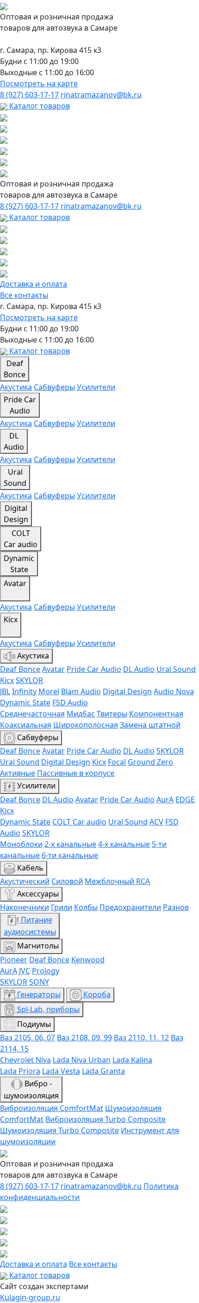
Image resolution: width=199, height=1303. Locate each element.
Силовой (67, 881)
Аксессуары (37, 894)
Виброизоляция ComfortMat (51, 1108)
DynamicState (19, 563)
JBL (5, 691)
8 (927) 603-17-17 (29, 95)
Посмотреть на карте (39, 83)
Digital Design (127, 691)
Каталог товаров (38, 106)
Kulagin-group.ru (30, 1297)
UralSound (15, 477)
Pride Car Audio (94, 669)
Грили (61, 907)
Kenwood (88, 960)
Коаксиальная (25, 725)
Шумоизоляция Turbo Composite (59, 1130)
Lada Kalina (132, 1060)
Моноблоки (21, 844)
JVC (24, 971)
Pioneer (13, 960)
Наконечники (24, 907)
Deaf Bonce (20, 669)
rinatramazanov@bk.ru (101, 95)
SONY (39, 982)
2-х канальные (70, 844)
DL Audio (139, 669)
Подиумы (33, 1024)
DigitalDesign (16, 513)
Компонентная (156, 714)
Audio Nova (174, 691)
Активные (17, 773)
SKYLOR (29, 680)
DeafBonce (14, 369)
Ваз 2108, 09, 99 (84, 1037)
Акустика (16, 387)
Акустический (25, 881)
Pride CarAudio (20, 405)
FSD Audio (70, 702)
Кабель (29, 868)
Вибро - (31, 1089)
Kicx (11, 619)
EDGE (185, 799)
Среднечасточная (32, 714)
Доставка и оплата (33, 284)
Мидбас (81, 714)
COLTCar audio (20, 538)
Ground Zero (150, 762)
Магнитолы (37, 946)
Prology (45, 971)
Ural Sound (176, 669)
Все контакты (24, 295)
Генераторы (38, 994)
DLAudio (14, 441)
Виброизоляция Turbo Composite (105, 1119)
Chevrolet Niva (25, 1060)
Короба (96, 994)
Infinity (24, 691)
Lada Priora (20, 1071)
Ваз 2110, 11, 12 (141, 1037)
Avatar (15, 583)
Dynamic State (25, 702)
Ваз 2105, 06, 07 (27, 1037)
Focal (117, 762)
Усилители (96, 387)
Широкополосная (85, 725)
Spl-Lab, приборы (47, 1009)
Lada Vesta (61, 1071)
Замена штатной (150, 725)
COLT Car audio (79, 822)
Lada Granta (103, 1071)
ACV (156, 822)
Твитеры (112, 714)
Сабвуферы (54, 387)
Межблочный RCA (117, 881)
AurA (165, 799)
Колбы (86, 907)
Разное (176, 907)
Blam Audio (81, 691)
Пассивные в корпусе (75, 773)
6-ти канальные (70, 855)
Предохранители (130, 907)
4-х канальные (124, 844)
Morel (48, 691)
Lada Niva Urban (82, 1060)
